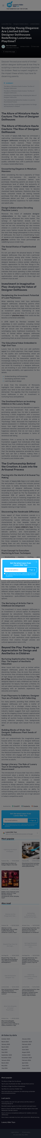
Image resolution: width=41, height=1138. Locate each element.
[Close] (36, 562)
